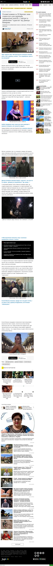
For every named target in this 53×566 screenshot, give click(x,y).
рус (5, 1)
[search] (52, 2)
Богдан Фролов (8, 28)
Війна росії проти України (8, 8)
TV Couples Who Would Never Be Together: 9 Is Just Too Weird (46, 105)
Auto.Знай (22, 4)
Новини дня (29, 8)
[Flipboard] (47, 1)
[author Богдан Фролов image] (3, 29)
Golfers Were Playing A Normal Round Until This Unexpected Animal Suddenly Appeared (46, 96)
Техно (41, 4)
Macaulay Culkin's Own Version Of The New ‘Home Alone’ (46, 92)
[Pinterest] (49, 1)
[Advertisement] (18, 142)
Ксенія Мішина (27, 361)
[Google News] (43, 553)
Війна (30, 4)
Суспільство (36, 4)
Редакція (16, 556)
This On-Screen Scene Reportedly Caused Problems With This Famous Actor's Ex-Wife (7, 396)
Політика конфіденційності (5, 556)
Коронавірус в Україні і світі (20, 8)
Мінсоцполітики (6, 364)
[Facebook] (27, 51)
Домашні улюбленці (14, 4)
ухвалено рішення (27, 128)
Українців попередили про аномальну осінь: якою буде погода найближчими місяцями (17, 255)
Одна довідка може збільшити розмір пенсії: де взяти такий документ (17, 249)
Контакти (20, 556)
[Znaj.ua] (26, 2)
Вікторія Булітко (9, 361)
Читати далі (17, 544)
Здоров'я (45, 4)
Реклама (12, 556)
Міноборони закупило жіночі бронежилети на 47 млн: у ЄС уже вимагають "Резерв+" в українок (17, 246)
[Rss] (45, 1)
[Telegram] (41, 1)
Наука (50, 4)
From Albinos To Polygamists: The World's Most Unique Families (46, 88)
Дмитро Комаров (19, 361)
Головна (2, 4)
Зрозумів (51, 564)
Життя (26, 4)
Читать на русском (28, 11)
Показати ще (30, 258)
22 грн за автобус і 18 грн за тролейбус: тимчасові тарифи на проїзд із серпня (17, 252)
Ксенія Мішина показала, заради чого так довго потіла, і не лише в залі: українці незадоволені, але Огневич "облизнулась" (17, 302)
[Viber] (43, 1)
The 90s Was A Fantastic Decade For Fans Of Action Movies (17, 380)
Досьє (6, 4)
